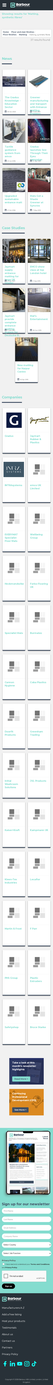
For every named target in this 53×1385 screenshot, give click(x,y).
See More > (20, 1110)
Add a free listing (12, 1314)
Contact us (8, 1341)
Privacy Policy (9, 1260)
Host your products (13, 1321)
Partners (7, 1347)
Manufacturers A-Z (13, 1307)
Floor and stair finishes (22, 32)
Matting (23, 35)
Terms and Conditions (40, 1264)
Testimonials (9, 1327)
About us (7, 1334)
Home (6, 32)
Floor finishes (9, 35)
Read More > (21, 1079)
